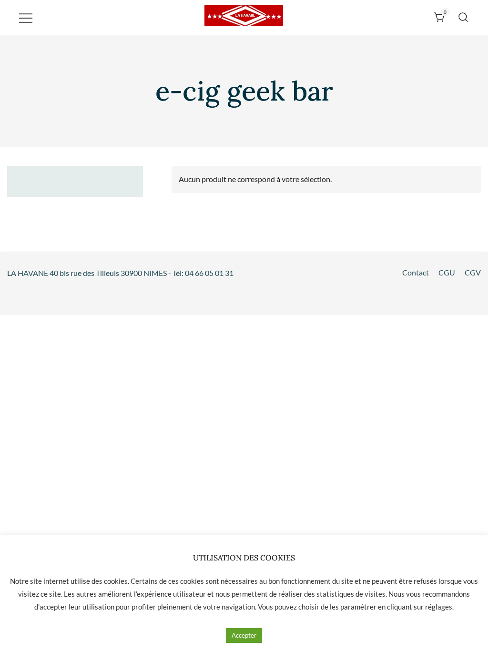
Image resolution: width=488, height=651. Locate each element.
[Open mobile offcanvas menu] (25, 17)
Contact (415, 272)
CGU (446, 272)
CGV (473, 272)
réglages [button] (438, 606)
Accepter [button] (244, 635)
